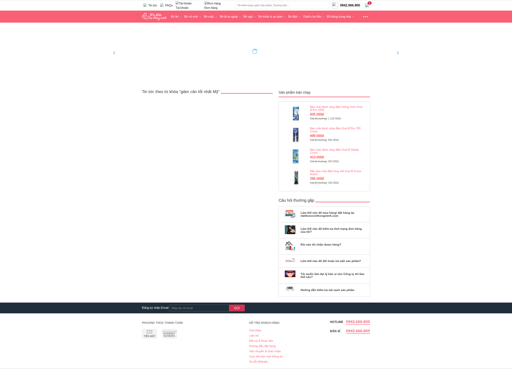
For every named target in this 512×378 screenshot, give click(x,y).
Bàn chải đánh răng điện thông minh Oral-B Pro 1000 (336, 108)
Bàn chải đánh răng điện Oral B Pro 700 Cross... (335, 130)
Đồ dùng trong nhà (339, 16)
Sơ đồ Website (258, 361)
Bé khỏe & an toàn (270, 16)
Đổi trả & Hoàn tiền (261, 340)
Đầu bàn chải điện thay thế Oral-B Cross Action (335, 172)
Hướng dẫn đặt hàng (262, 346)
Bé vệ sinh (191, 16)
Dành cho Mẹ (312, 16)
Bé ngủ (248, 16)
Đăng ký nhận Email (155, 307)
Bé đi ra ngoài (229, 16)
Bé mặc (209, 16)
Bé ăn (174, 16)
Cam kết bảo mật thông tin (266, 356)
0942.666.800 (358, 322)
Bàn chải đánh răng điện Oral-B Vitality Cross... (334, 151)
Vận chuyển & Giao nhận (265, 351)
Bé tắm (293, 16)
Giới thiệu (255, 330)
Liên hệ (254, 335)
